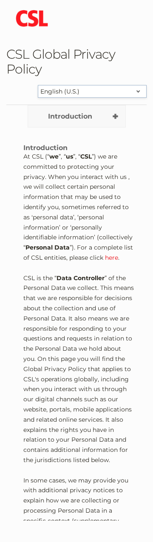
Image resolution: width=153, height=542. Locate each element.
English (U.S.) (59, 91)
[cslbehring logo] (32, 19)
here (111, 257)
